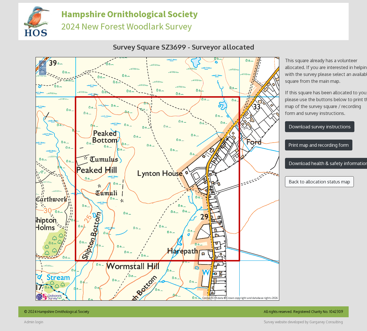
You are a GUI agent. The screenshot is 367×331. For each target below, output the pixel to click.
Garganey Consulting (326, 322)
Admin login (33, 322)
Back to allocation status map (319, 182)
